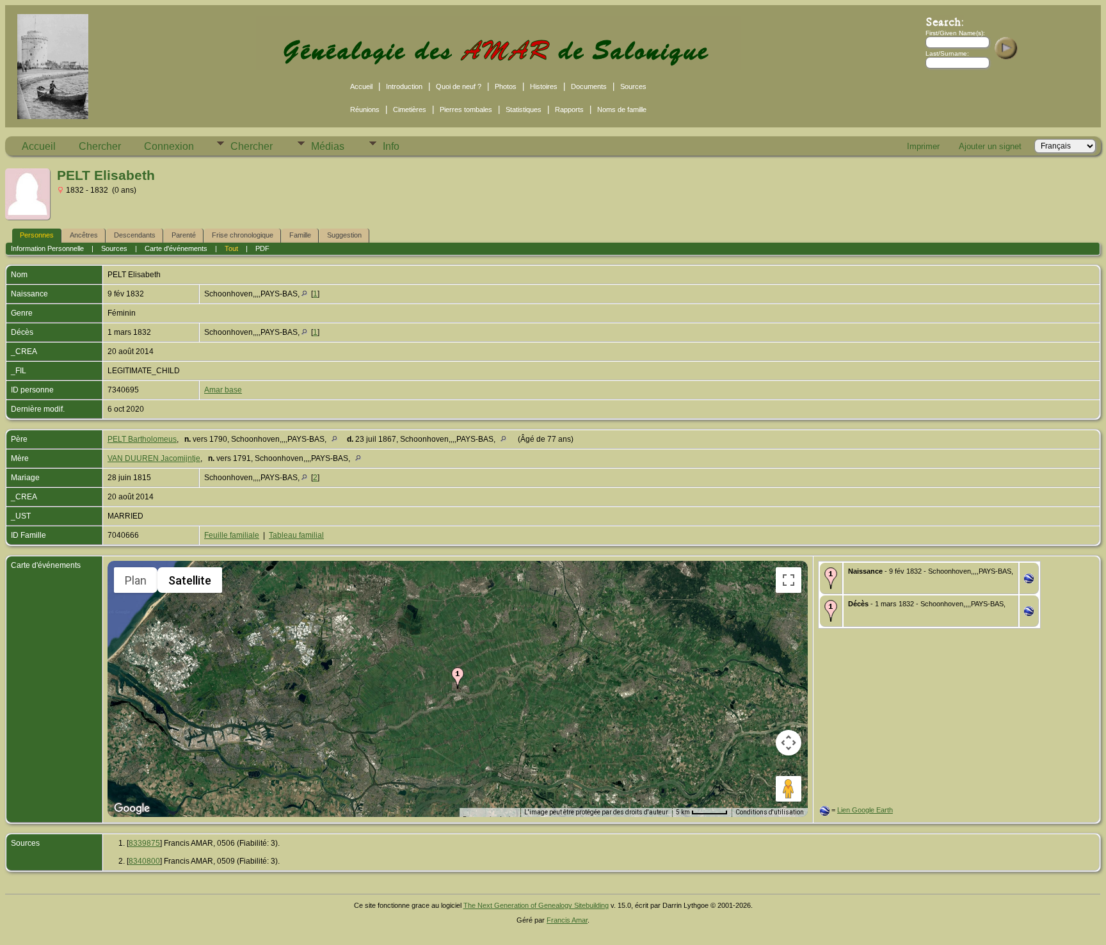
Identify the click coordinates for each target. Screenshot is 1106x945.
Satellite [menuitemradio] (189, 580)
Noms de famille (621, 109)
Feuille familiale (231, 535)
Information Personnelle (47, 248)
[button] (457, 678)
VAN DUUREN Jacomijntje (154, 458)
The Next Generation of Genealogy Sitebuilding (536, 905)
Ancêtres (84, 235)
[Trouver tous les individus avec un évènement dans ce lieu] (304, 293)
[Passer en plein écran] (788, 580)
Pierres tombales (466, 109)
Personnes (37, 235)
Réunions (365, 109)
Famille (300, 235)
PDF (262, 248)
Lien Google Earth (865, 810)
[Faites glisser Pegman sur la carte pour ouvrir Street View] (788, 789)
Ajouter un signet (990, 146)
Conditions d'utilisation (769, 812)
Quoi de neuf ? (458, 86)
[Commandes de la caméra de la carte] (788, 742)
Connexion (169, 146)
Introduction (404, 86)
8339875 (144, 843)
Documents (589, 86)
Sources (633, 86)
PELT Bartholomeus (142, 439)
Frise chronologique (242, 235)
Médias (327, 146)
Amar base (223, 389)
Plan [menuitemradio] (136, 580)
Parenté (184, 235)
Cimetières (409, 109)
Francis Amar (567, 920)
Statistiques (523, 109)
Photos (506, 86)
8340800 (144, 861)
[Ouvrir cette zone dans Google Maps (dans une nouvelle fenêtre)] (132, 808)
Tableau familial (296, 535)
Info (391, 146)
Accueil (361, 86)
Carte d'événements (176, 248)
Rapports (569, 109)
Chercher (100, 146)
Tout (231, 248)
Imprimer (923, 146)
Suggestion (344, 235)
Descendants (135, 235)
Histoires (543, 86)
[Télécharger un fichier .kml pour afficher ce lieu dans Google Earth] (1029, 580)
